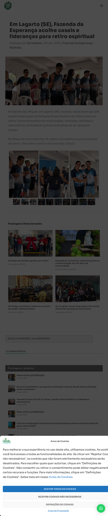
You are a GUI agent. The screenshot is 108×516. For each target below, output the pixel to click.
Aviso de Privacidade (58, 510)
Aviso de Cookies (60, 477)
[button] (101, 508)
